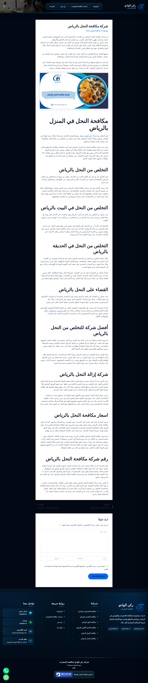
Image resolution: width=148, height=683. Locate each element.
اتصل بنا (52, 6)
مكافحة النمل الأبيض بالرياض (86, 628)
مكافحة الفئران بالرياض (88, 617)
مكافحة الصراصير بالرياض (87, 611)
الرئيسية (95, 6)
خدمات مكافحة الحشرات (79, 6)
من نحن (63, 6)
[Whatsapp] (6, 677)
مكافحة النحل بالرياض (88, 638)
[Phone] (6, 671)
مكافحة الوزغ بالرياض (88, 633)
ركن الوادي (88, 136)
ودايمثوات (52, 311)
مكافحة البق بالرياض (89, 622)
